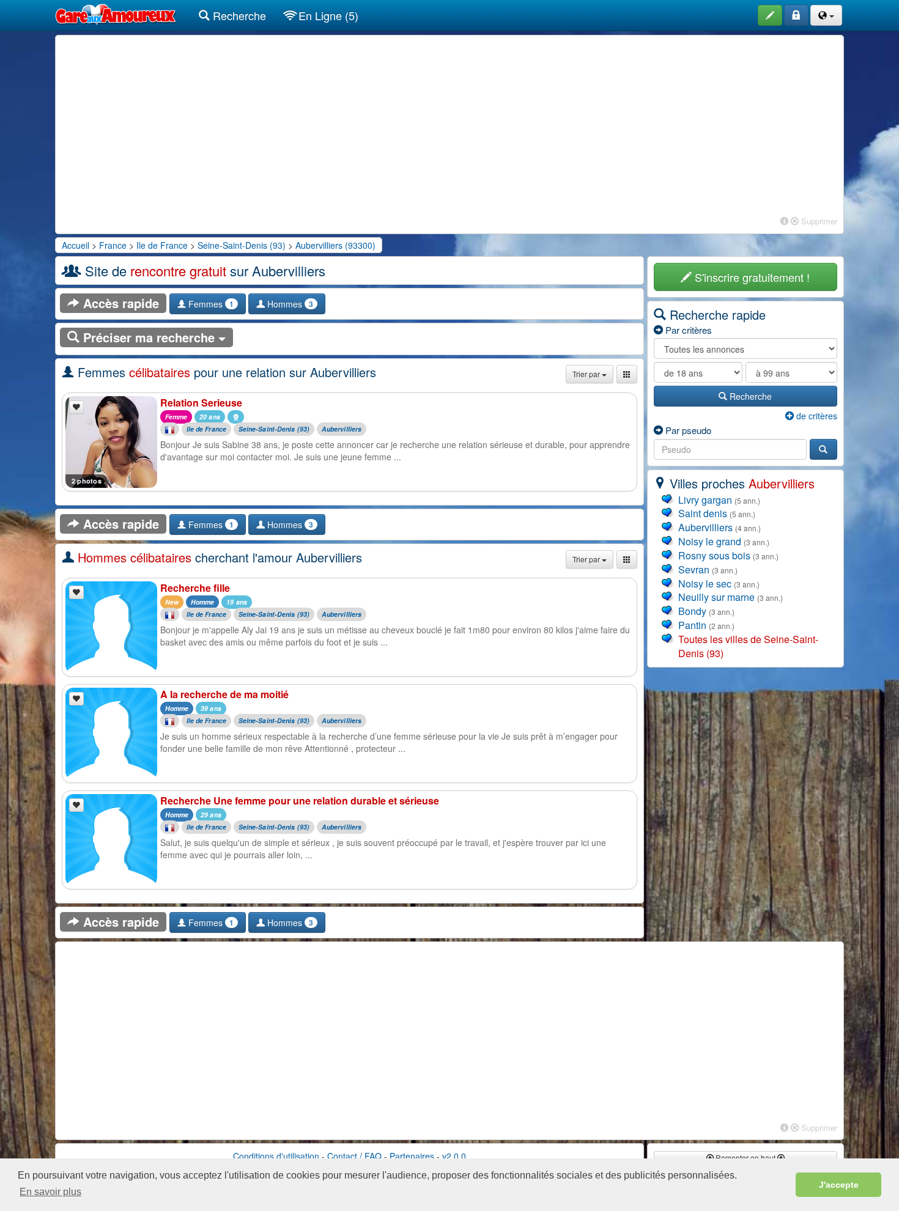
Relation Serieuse (201, 403)
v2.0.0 (454, 1156)
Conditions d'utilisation (276, 1156)
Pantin (692, 625)
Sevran (693, 569)
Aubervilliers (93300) (335, 245)
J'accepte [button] (839, 1185)
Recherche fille (195, 588)
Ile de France (162, 245)
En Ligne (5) (326, 15)
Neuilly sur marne (716, 597)
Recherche (238, 15)
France (113, 245)
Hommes (289, 304)
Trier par (587, 374)
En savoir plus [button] (50, 1192)
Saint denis (702, 513)
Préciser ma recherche (149, 337)
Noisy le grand (709, 541)
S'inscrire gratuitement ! (751, 277)
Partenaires (412, 1156)
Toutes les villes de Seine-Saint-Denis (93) (748, 646)
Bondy (692, 611)
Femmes (210, 304)
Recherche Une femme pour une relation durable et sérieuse (299, 800)
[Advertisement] (449, 127)
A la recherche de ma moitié (224, 694)
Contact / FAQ (354, 1156)
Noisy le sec (704, 583)
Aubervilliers (341, 429)
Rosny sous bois (714, 555)
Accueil (75, 245)
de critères (815, 416)
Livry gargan (705, 500)
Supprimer (818, 221)
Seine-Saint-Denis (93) (242, 245)
